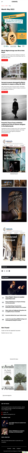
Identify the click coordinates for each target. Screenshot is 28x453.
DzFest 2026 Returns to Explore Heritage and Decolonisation (16, 431)
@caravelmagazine (7, 395)
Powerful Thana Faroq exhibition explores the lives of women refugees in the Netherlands (13, 124)
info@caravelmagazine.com (9, 414)
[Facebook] (2, 271)
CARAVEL (15, 1)
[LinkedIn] (9, 271)
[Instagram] (7, 271)
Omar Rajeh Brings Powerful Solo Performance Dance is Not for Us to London (15, 306)
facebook (9, 448)
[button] (7, 377)
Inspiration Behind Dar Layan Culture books (15, 315)
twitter (14, 448)
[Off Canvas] (2, 1)
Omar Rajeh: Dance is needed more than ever (17, 423)
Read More (4, 60)
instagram (19, 448)
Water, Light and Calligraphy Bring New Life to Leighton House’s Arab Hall (15, 311)
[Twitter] (4, 271)
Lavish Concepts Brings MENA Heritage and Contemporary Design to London (16, 319)
